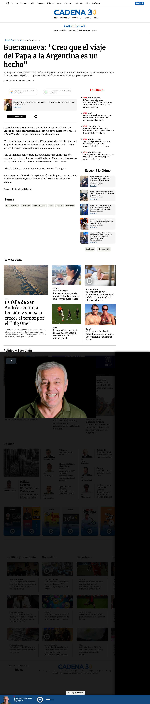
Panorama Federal (92, 289)
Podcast (90, 249)
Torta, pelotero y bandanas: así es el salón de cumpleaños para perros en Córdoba (98, 156)
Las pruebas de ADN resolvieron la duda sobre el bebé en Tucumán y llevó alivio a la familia (100, 296)
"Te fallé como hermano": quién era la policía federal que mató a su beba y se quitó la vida (66, 294)
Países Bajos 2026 (94, 126)
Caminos (23, 3)
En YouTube (79, 3)
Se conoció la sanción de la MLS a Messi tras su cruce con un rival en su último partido (65, 334)
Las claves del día (59, 31)
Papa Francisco (12, 205)
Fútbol (55, 328)
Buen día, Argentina (94, 98)
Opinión (31, 3)
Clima (88, 3)
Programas (41, 3)
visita (51, 205)
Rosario (86, 18)
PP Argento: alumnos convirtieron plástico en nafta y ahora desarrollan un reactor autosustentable (97, 103)
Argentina (63, 18)
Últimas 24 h (68, 3)
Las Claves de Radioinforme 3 (79, 31)
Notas (94, 31)
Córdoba (75, 18)
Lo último (97, 90)
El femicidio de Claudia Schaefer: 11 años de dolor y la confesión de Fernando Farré (100, 335)
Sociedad (56, 288)
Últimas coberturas (54, 3)
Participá (139, 3)
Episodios (17, 107)
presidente (70, 205)
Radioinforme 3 (75, 26)
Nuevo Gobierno (39, 205)
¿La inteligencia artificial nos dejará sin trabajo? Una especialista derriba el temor (96, 143)
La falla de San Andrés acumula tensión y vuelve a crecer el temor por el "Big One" (24, 313)
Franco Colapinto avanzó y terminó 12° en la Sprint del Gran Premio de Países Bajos (98, 130)
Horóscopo (96, 3)
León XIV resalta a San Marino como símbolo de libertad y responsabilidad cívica (97, 117)
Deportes (14, 3)
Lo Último (54, 18)
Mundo (96, 18)
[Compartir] (35, 117)
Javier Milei (26, 205)
